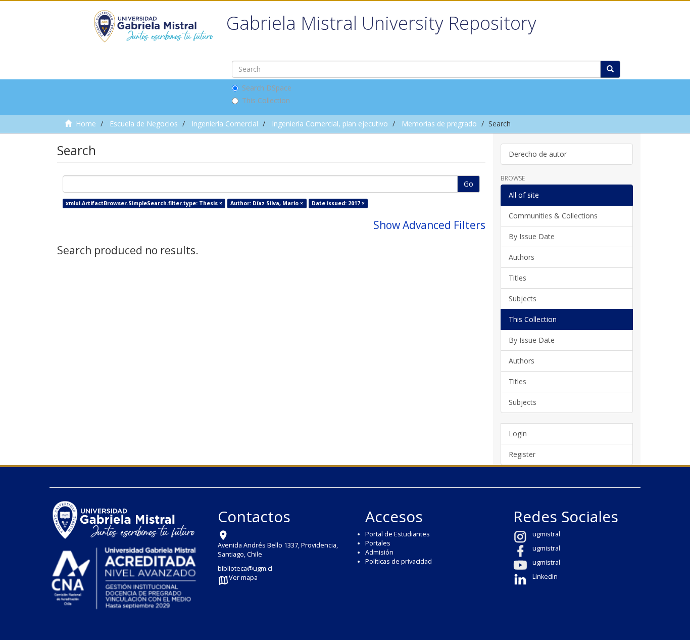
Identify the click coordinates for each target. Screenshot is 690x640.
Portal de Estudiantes (397, 534)
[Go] (610, 69)
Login (518, 433)
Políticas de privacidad (398, 561)
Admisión (379, 552)
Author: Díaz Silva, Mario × (266, 203)
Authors (521, 257)
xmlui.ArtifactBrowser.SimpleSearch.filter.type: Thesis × (144, 203)
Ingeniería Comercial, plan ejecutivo (330, 123)
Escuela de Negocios (144, 123)
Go (468, 184)
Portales (377, 543)
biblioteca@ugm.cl (245, 568)
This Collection (266, 100)
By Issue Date (532, 236)
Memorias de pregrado (439, 123)
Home (86, 123)
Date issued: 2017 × (338, 203)
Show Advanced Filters (429, 225)
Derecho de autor (538, 154)
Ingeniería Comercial (224, 123)
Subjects (522, 298)
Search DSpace (266, 88)
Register (522, 454)
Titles (517, 278)
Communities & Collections (553, 215)
